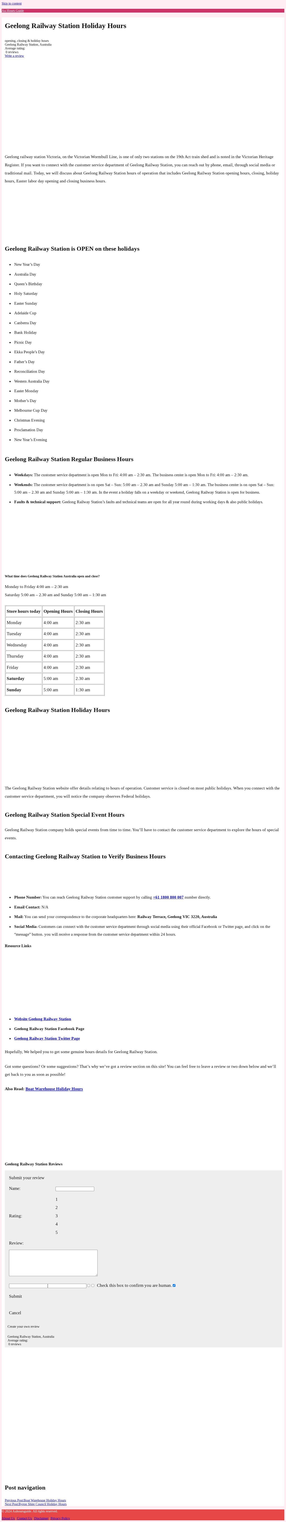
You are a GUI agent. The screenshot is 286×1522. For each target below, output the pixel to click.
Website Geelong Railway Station (42, 1019)
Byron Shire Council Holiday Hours (36, 1504)
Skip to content (12, 3)
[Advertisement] (21, 71)
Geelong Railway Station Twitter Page (47, 1038)
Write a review (14, 56)
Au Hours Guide (13, 10)
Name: (15, 1188)
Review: (16, 1243)
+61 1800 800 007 (168, 897)
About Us (8, 1518)
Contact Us (24, 1518)
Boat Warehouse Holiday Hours (54, 1088)
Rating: (15, 1215)
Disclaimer (41, 1518)
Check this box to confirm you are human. (133, 1285)
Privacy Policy (60, 1518)
